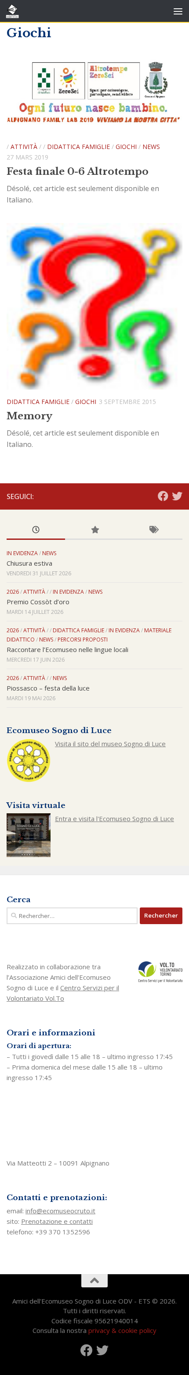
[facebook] (163, 496)
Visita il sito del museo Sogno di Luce (110, 743)
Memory (29, 416)
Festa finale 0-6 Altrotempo (78, 171)
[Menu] (178, 11)
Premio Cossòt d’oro (38, 601)
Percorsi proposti (83, 639)
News (151, 146)
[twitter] (177, 496)
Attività (24, 146)
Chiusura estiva (29, 563)
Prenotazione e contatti (57, 1221)
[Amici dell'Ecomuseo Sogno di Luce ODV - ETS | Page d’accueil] (15, 11)
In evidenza (22, 553)
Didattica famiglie (78, 146)
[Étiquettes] (153, 530)
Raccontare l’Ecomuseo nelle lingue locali (67, 649)
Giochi (126, 146)
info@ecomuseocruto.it (60, 1210)
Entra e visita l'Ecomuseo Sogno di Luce (114, 818)
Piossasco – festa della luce (48, 688)
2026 (13, 591)
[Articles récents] (36, 530)
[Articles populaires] (94, 530)
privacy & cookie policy (122, 1330)
